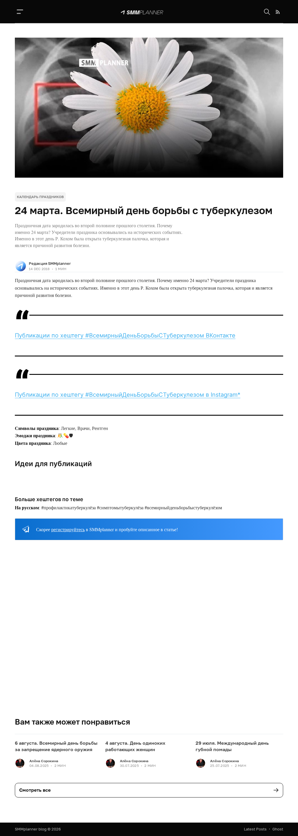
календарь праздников (40, 197)
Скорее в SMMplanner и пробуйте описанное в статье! (107, 529)
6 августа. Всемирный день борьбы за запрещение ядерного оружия (56, 746)
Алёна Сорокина (43, 761)
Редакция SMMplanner (50, 263)
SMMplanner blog (31, 829)
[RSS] (277, 12)
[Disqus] (149, 633)
